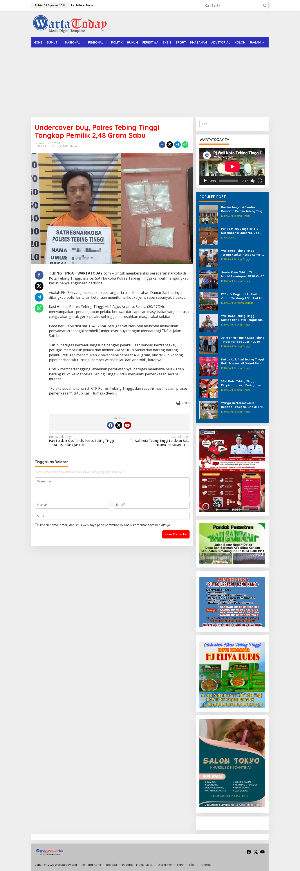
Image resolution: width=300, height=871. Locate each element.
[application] (232, 166)
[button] (265, 5)
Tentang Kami (91, 864)
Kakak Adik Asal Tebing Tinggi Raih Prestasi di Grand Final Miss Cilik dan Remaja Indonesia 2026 (242, 361)
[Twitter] (118, 425)
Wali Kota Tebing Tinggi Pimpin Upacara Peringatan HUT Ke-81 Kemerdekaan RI (241, 383)
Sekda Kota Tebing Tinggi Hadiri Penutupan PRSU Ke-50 (242, 274)
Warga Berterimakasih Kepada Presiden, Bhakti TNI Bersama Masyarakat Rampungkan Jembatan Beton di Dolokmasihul (242, 405)
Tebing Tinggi (53, 146)
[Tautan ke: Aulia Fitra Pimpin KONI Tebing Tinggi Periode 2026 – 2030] (208, 344)
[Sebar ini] (162, 144)
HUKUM (39, 146)
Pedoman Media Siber (137, 864)
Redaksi (111, 864)
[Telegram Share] (177, 144)
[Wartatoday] (69, 24)
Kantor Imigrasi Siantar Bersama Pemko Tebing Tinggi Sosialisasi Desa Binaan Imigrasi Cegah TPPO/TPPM (243, 209)
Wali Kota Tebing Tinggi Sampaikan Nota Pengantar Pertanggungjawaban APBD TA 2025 (241, 318)
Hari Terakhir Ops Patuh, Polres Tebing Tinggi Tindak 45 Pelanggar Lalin (81, 441)
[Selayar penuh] (259, 180)
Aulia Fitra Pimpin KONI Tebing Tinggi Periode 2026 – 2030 (242, 339)
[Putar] (205, 180)
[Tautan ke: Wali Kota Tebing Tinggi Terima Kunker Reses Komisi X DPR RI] (208, 257)
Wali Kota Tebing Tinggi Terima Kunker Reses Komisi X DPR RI (242, 252)
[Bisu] (252, 180)
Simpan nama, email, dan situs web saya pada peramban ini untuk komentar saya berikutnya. (104, 525)
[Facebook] (110, 425)
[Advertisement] (150, 80)
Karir (180, 864)
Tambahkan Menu (81, 5)
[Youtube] (127, 425)
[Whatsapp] (185, 144)
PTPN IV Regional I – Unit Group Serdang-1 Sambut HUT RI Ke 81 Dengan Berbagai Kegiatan (243, 296)
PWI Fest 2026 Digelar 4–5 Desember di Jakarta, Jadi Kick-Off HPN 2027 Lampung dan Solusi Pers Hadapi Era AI (242, 231)
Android (206, 864)
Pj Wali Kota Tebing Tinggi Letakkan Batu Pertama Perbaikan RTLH (160, 441)
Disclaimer (165, 864)
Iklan (192, 864)
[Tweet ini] (169, 144)
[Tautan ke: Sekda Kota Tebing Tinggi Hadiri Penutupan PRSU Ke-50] (208, 279)
